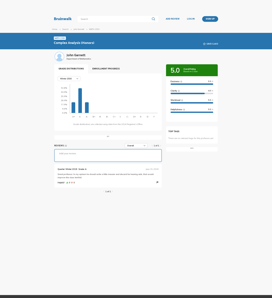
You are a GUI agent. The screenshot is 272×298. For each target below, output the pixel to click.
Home (54, 29)
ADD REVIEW (172, 19)
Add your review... (68, 153)
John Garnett (79, 29)
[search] (115, 19)
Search (65, 29)
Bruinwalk (63, 19)
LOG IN (191, 19)
